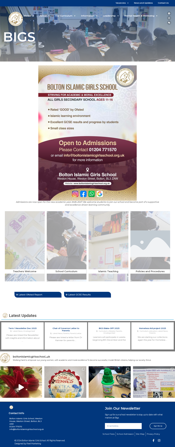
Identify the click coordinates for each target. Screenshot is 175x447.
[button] (163, 209)
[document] (87, 223)
